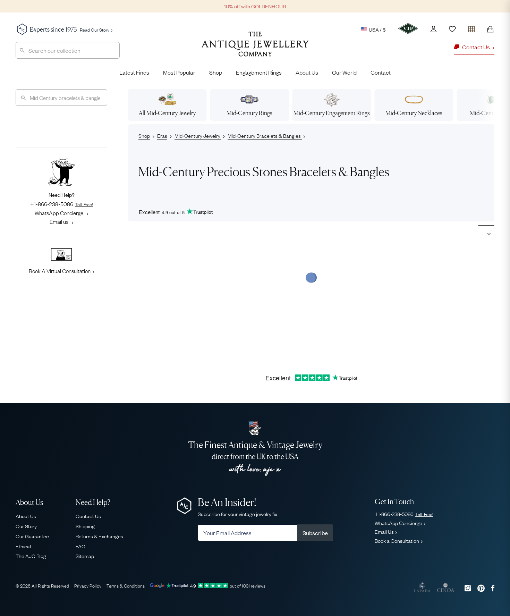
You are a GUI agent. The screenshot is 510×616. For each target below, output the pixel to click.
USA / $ (377, 29)
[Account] (433, 29)
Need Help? (93, 502)
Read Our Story (94, 29)
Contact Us (88, 516)
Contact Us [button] (476, 47)
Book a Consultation (397, 540)
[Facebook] (492, 588)
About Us (307, 72)
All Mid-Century (167, 113)
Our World (344, 72)
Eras (162, 135)
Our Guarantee (32, 536)
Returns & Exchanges (99, 536)
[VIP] (408, 28)
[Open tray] (471, 27)
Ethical (23, 546)
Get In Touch (394, 501)
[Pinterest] (481, 588)
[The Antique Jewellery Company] (255, 49)
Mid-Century (249, 113)
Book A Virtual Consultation (60, 271)
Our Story (26, 526)
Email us (59, 221)
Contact (381, 72)
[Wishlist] (452, 29)
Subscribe (315, 533)
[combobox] (68, 50)
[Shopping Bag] (490, 29)
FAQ (80, 546)
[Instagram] (468, 588)
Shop (215, 72)
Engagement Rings (259, 72)
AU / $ (329, 62)
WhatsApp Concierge (59, 213)
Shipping (85, 526)
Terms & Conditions (126, 585)
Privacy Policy (87, 585)
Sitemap (85, 555)
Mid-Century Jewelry (198, 135)
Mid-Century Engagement (332, 113)
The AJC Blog (31, 555)
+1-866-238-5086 (61, 204)
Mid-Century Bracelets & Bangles (265, 135)
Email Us (384, 531)
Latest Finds (134, 72)
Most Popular (179, 72)
